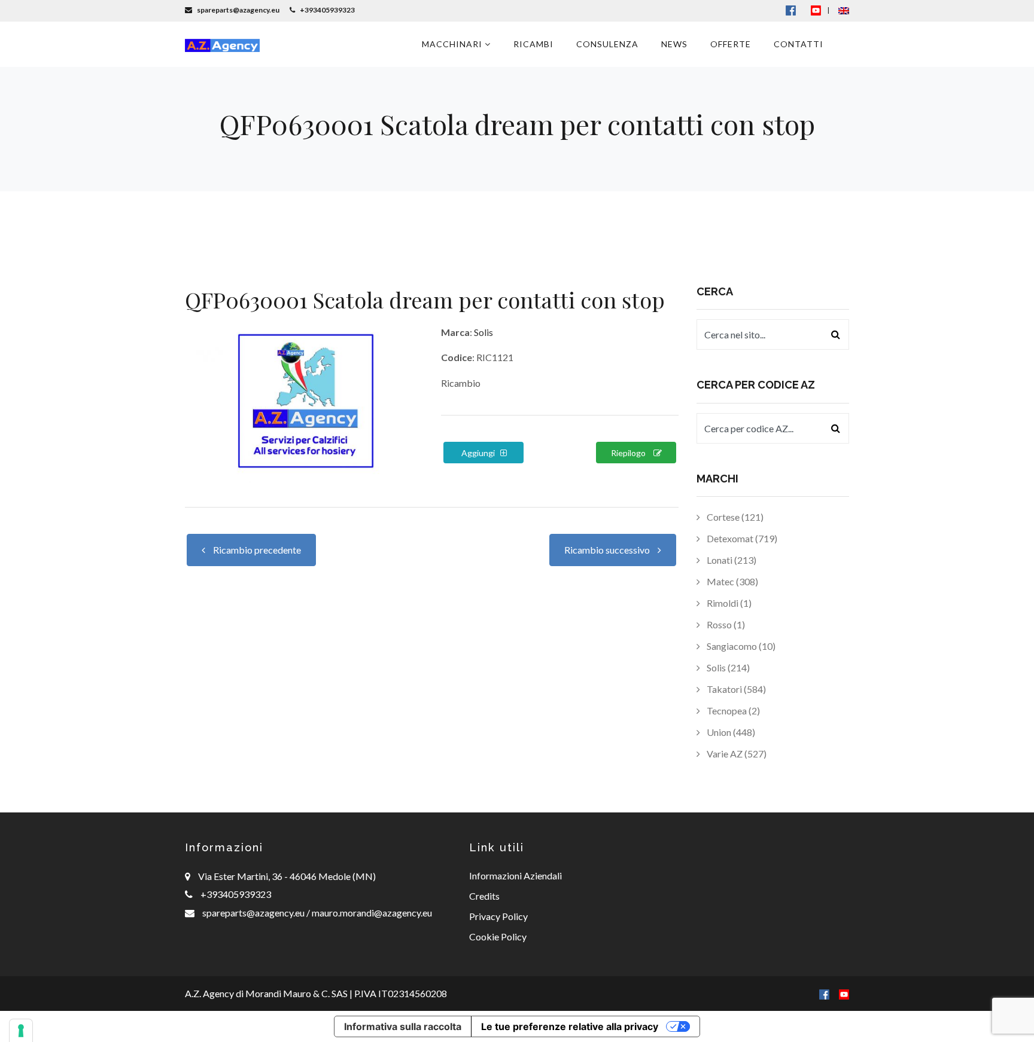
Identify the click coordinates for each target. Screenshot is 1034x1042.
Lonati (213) (730, 560)
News (674, 44)
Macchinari (453, 44)
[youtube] (816, 9)
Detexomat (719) (741, 538)
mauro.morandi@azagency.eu (371, 912)
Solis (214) (727, 667)
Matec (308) (731, 581)
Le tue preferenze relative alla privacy (569, 1026)
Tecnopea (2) (732, 710)
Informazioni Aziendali (515, 875)
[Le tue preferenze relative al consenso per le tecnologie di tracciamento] (21, 1030)
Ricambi (533, 44)
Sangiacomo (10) (740, 646)
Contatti (798, 44)
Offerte (730, 44)
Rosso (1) (725, 624)
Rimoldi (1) (728, 603)
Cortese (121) (734, 516)
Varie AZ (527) (736, 753)
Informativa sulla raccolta (402, 1026)
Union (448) (730, 732)
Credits (484, 896)
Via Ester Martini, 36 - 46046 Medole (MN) (287, 876)
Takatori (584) (735, 689)
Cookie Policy (498, 936)
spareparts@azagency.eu (254, 912)
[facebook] (824, 993)
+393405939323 (235, 894)
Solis (483, 332)
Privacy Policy (498, 916)
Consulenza (607, 44)
